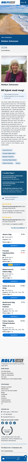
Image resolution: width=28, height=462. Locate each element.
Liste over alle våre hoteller (9, 390)
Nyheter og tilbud (6, 387)
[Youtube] (10, 423)
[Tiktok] (14, 423)
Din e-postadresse (7, 451)
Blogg (3, 392)
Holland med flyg (8, 163)
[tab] (14, 47)
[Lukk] (25, 456)
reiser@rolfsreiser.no (9, 417)
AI (1, 403)
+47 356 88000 (7, 414)
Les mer (13, 245)
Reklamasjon (5, 389)
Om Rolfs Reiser (6, 371)
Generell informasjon (7, 373)
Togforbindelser (6, 400)
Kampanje (4, 394)
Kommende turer (6, 402)
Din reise (3, 377)
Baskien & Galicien (8, 156)
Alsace (18, 163)
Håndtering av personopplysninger (11, 379)
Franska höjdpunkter (9, 153)
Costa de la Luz (7, 150)
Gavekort (4, 398)
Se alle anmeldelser (18, 228)
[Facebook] (2, 423)
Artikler (3, 396)
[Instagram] (6, 423)
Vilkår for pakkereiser (7, 375)
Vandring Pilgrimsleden (9, 160)
